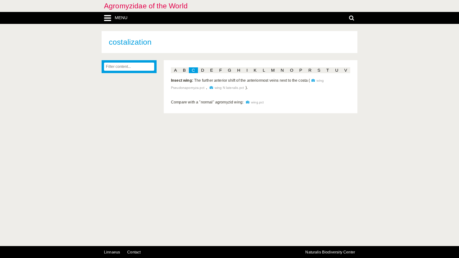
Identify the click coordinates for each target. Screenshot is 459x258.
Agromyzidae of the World (146, 6)
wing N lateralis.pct (229, 88)
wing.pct (257, 102)
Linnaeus (112, 252)
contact (134, 252)
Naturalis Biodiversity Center (330, 252)
